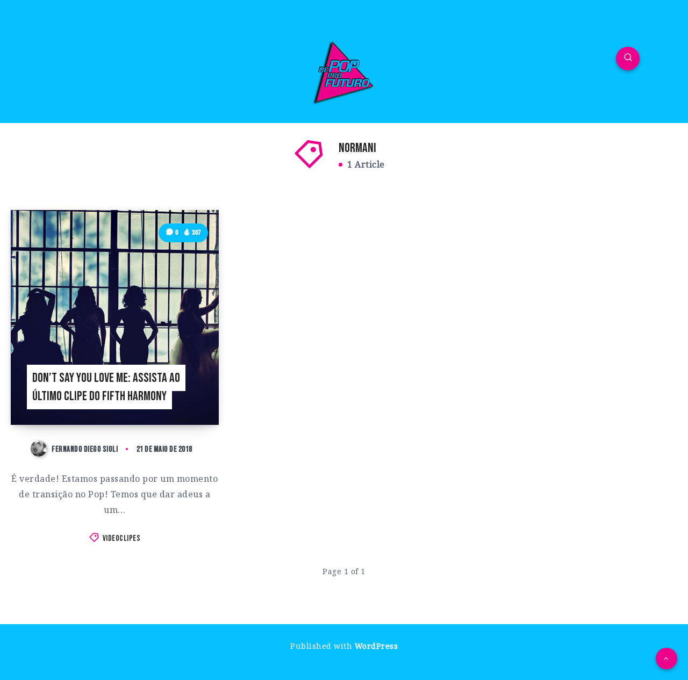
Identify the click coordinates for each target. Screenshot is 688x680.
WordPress (376, 646)
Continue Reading (176, 392)
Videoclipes (122, 538)
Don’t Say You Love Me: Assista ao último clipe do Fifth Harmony (106, 387)
